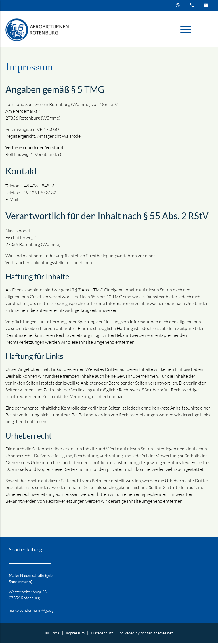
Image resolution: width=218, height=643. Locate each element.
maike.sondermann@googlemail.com (40, 610)
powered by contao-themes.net (146, 633)
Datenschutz (102, 633)
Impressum (75, 633)
